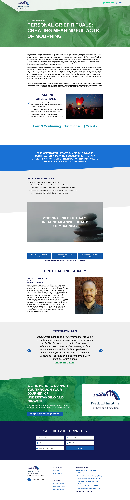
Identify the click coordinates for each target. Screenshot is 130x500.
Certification (81, 467)
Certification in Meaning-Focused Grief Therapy (65, 156)
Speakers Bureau (83, 492)
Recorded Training (36, 20)
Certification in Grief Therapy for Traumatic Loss (67, 159)
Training (57, 480)
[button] (29, 350)
